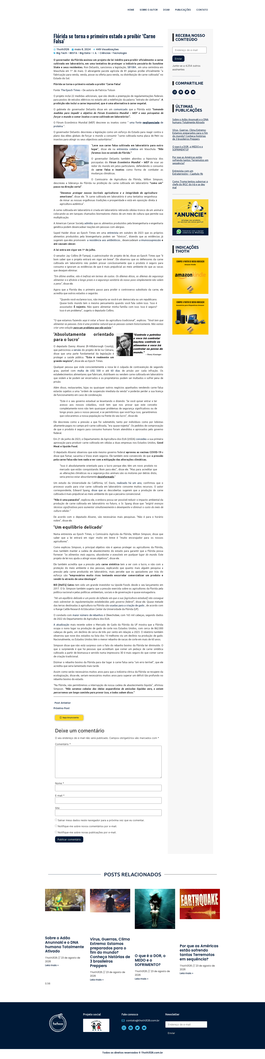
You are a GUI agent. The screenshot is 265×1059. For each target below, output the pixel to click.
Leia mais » (52, 965)
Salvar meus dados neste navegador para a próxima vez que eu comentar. (101, 820)
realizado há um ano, (129, 483)
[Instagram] (174, 92)
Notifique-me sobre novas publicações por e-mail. (87, 832)
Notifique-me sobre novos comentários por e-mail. (87, 826)
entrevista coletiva (127, 149)
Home (131, 9)
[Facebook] (181, 92)
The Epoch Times (70, 90)
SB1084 (131, 67)
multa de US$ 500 (89, 370)
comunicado (121, 109)
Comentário (63, 744)
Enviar (178, 58)
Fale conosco (130, 1014)
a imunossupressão (150, 240)
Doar (166, 9)
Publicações (183, 9)
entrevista (112, 232)
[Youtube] (193, 92)
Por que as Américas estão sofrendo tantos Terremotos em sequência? (190, 160)
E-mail (59, 795)
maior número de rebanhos (88, 615)
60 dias (115, 370)
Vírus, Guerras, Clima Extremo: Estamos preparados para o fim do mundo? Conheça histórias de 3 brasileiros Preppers (190, 134)
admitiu (88, 223)
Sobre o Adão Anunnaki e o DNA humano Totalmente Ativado (190, 121)
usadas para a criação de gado (127, 605)
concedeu (141, 439)
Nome (59, 783)
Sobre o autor (149, 9)
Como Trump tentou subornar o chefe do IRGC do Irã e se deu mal (190, 184)
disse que (97, 490)
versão (77, 350)
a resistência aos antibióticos (103, 240)
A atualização (61, 624)
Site (57, 808)
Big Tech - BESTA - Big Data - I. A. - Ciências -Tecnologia (91, 53)
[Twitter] (187, 92)
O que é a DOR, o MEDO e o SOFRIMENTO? (187, 148)
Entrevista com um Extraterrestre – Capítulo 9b (187, 172)
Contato (202, 9)
